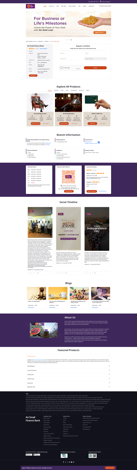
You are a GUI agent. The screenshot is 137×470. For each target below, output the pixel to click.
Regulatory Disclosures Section (70, 435)
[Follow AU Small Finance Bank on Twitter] (67, 462)
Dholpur (47, 41)
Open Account (110, 468)
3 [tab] (69, 39)
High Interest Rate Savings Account (91, 418)
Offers (64, 420)
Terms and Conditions (49, 433)
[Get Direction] (99, 143)
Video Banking (86, 429)
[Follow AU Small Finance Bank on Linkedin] (69, 462)
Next (108, 109)
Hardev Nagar (95, 152)
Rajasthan (40, 41)
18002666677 (40, 66)
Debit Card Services (67, 427)
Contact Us (65, 433)
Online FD (85, 424)
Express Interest (35, 123)
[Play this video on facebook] (68, 229)
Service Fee (46, 424)
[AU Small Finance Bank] (30, 6)
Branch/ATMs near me (31, 41)
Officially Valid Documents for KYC (52, 442)
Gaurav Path (88, 152)
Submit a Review (92, 191)
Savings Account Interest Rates (90, 420)
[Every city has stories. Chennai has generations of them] (40, 222)
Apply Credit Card (87, 422)
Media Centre (47, 418)
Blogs (64, 422)
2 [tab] (67, 39)
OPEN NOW (40, 72)
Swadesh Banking (48, 440)
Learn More (46, 123)
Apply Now (92, 123)
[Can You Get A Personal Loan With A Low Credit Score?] (100, 293)
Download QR (68, 191)
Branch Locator (47, 427)
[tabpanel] (68, 25)
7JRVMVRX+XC (88, 141)
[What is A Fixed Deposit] (36, 293)
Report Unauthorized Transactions (52, 438)
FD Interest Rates (87, 427)
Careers (65, 418)
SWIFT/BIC (46, 429)
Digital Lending (47, 435)
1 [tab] (65, 39)
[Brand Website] (73, 462)
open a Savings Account (38, 359)
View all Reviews (102, 191)
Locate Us (65, 431)
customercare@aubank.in (43, 69)
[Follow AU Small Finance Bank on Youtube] (71, 462)
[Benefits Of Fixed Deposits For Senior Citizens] (79, 293)
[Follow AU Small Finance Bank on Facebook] (64, 462)
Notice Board (47, 422)
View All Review (43, 48)
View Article (31, 307)
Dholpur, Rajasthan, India (91, 143)
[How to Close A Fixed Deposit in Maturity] (57, 293)
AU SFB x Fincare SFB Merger (50, 444)
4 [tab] (71, 39)
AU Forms (46, 431)
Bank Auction (47, 420)
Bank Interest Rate (67, 424)
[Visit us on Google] (66, 462)
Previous (28, 109)
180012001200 (40, 65)
